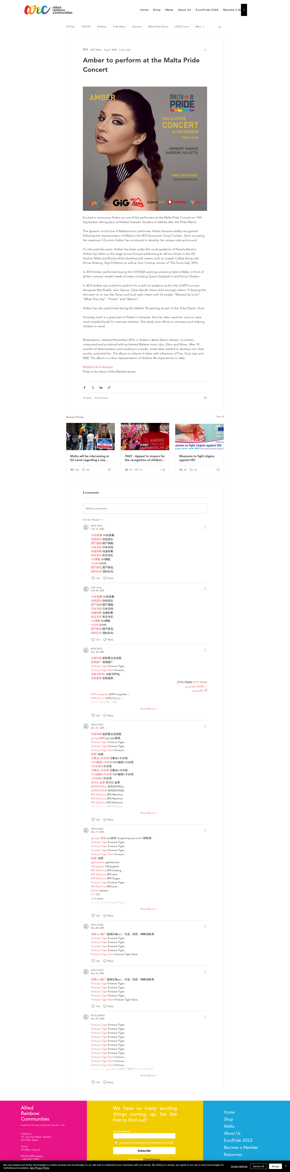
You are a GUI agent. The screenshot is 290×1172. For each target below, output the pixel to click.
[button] (219, 26)
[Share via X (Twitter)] (92, 387)
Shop (228, 1119)
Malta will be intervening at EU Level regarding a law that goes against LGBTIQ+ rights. (89, 458)
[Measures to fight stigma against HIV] (199, 436)
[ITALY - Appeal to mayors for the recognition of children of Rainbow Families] (145, 436)
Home (229, 1112)
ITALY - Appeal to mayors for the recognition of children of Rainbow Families (145, 458)
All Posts (70, 26)
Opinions (136, 26)
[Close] (286, 1166)
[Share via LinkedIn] (101, 387)
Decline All (258, 1166)
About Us (232, 1133)
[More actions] (205, 50)
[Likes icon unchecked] (93, 578)
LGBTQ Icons (182, 26)
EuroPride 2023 (238, 1140)
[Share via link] (109, 387)
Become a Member (241, 1147)
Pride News (119, 26)
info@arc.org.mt (30, 1149)
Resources (233, 1154)
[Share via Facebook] (84, 387)
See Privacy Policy (39, 1167)
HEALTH (86, 26)
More (198, 26)
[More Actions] (205, 527)
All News (101, 26)
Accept (275, 1166)
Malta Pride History (158, 26)
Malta (229, 1126)
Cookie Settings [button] (239, 1166)
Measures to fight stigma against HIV (196, 458)
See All (220, 416)
